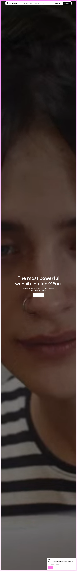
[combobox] (57, 3)
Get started (66, 3)
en (55, 3)
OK (50, 567)
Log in (60, 3)
